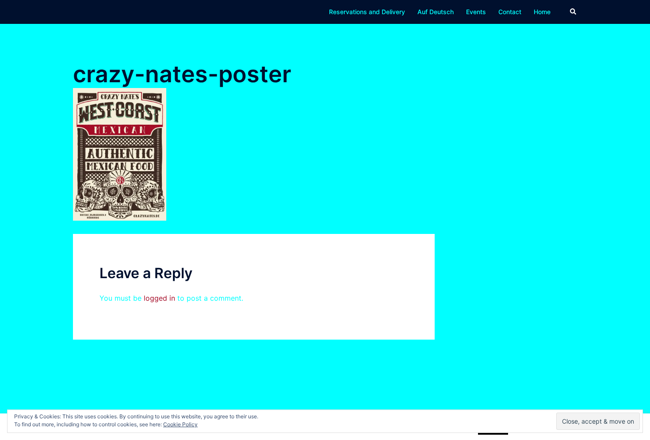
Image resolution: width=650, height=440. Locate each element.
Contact (509, 11)
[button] (573, 11)
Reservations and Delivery (367, 11)
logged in (159, 298)
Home (542, 11)
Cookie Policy (180, 424)
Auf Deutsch (435, 11)
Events (476, 11)
